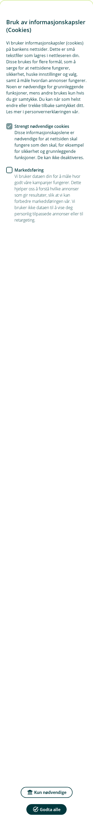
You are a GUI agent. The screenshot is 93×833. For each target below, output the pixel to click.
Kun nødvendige (50, 792)
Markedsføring (29, 170)
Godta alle (50, 809)
